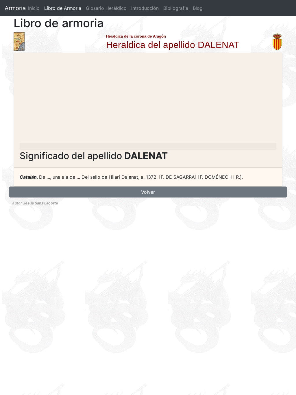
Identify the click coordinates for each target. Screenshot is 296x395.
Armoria (15, 8)
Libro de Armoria (64, 8)
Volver (148, 192)
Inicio (34, 8)
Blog (198, 8)
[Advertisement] (148, 99)
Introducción (145, 8)
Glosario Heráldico (106, 8)
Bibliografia (175, 8)
